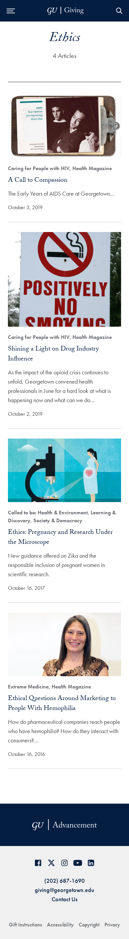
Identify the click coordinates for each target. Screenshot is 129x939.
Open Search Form (119, 11)
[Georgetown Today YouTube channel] (78, 863)
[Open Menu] (11, 11)
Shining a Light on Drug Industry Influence (53, 354)
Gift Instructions (25, 924)
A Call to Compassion (37, 180)
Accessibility (60, 924)
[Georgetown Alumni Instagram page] (64, 863)
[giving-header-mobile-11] (65, 11)
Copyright (89, 924)
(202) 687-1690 (64, 880)
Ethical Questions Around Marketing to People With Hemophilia (62, 704)
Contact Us (64, 899)
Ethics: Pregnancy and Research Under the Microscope (60, 537)
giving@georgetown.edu (64, 890)
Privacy (112, 924)
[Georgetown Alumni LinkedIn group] (91, 863)
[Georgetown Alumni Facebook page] (38, 863)
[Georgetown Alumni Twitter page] (51, 863)
